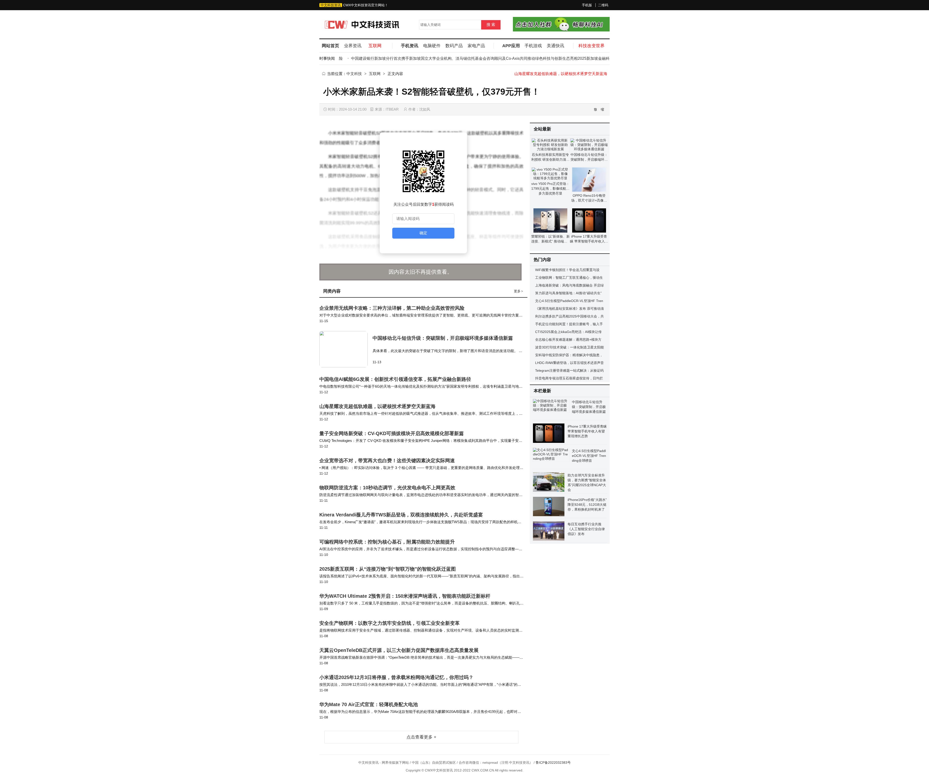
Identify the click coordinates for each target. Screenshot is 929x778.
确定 (423, 233)
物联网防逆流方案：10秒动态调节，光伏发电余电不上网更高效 (387, 487)
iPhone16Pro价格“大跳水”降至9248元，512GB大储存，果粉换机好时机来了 (587, 504)
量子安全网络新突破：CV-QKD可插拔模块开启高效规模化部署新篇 (568, 74)
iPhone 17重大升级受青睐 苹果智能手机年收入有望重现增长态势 (589, 241)
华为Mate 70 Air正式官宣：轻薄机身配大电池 (368, 704)
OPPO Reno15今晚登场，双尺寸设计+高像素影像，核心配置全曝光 (589, 200)
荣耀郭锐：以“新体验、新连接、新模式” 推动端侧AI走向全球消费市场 (550, 241)
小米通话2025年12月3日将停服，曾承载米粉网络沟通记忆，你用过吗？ (396, 677)
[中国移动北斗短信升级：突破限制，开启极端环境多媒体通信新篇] (346, 349)
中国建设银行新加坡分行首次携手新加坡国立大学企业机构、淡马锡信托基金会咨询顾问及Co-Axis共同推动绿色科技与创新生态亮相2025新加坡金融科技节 (467, 58)
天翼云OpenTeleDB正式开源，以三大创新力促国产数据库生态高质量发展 (399, 650)
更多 (518, 291)
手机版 (587, 5)
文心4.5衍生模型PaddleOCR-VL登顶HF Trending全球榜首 (589, 455)
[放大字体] (596, 109)
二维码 (603, 5)
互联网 (375, 74)
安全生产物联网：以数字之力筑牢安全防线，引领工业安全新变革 (389, 623)
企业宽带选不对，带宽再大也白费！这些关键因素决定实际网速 (387, 460)
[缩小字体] (603, 109)
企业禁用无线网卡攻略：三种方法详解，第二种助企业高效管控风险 (391, 308)
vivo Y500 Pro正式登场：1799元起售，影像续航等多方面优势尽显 (550, 188)
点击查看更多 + (421, 737)
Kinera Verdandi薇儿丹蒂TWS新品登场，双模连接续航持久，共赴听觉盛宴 (401, 514)
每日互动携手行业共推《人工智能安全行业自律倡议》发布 (586, 529)
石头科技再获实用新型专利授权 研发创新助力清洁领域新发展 (550, 159)
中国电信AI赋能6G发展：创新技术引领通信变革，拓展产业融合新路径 (395, 379)
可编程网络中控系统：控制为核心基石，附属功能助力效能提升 (387, 541)
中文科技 (354, 74)
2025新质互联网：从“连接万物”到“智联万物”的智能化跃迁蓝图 (387, 569)
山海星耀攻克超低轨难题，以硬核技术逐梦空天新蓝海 (377, 406)
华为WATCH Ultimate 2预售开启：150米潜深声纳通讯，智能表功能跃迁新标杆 (404, 596)
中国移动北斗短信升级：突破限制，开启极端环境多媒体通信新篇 (443, 338)
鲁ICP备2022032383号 (553, 762)
